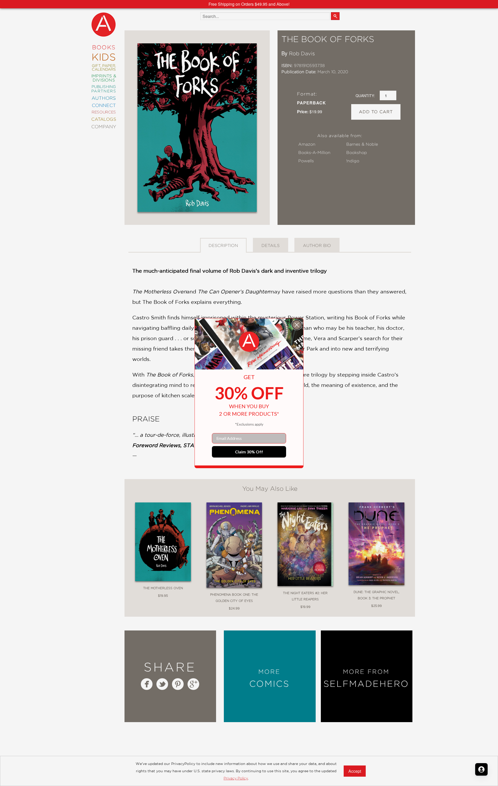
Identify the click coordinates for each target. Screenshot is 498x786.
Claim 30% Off (249, 451)
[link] (249, 341)
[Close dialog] (296, 325)
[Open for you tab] (481, 769)
